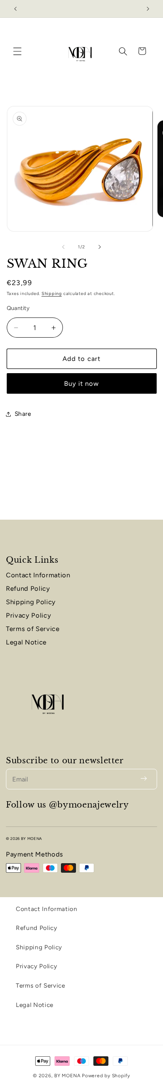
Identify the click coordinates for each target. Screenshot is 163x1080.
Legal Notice (26, 642)
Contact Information (38, 575)
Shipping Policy (31, 602)
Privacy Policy (28, 615)
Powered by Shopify (106, 1075)
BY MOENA (68, 1075)
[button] (17, 50)
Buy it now (81, 383)
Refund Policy (28, 588)
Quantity (18, 308)
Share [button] (23, 413)
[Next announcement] (148, 8)
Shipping (52, 293)
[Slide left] (63, 247)
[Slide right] (99, 247)
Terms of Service (33, 629)
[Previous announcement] (15, 8)
